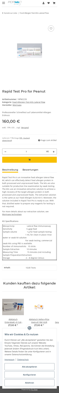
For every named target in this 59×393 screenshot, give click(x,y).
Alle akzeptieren (29, 367)
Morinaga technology (12, 214)
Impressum (9, 359)
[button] (43, 3)
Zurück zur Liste (10, 13)
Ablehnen (29, 383)
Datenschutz (23, 359)
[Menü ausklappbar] (3, 1)
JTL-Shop (34, 389)
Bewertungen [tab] (30, 169)
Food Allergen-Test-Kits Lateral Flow (28, 102)
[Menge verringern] (5, 151)
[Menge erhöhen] (54, 151)
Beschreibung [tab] (10, 169)
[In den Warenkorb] (4, 21)
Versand (25, 127)
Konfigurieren (29, 375)
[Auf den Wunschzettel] (51, 28)
